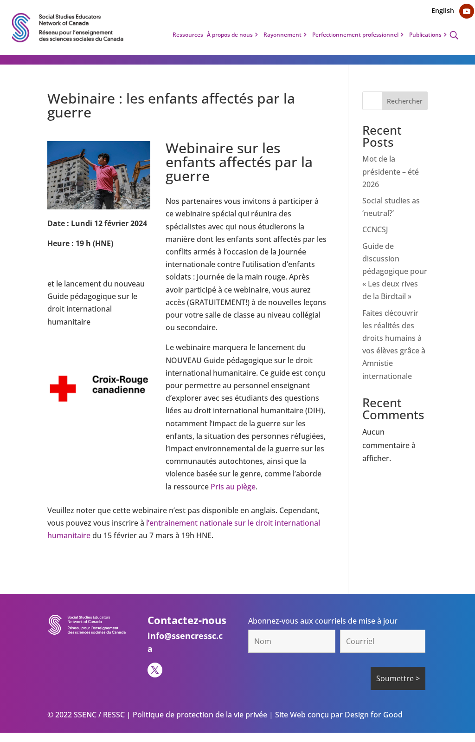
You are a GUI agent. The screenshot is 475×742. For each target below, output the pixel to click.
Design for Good (373, 714)
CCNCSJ (375, 229)
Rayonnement (282, 35)
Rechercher (405, 101)
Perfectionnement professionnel (355, 35)
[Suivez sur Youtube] (466, 11)
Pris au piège (233, 487)
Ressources (188, 35)
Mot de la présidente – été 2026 (390, 171)
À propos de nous (230, 35)
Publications (425, 35)
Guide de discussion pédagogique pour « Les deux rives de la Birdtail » (394, 271)
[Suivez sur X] (155, 670)
